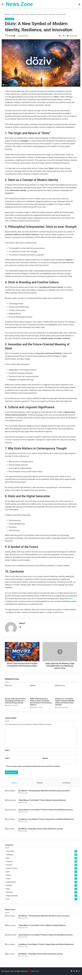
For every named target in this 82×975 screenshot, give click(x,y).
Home (8, 14)
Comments (66, 783)
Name (7, 750)
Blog (7, 858)
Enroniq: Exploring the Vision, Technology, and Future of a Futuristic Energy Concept (15, 701)
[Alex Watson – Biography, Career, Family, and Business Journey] (11, 832)
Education (9, 892)
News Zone (35, 971)
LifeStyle (9, 861)
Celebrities (9, 854)
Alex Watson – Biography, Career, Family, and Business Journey (40, 829)
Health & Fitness (11, 868)
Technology (15, 14)
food (7, 899)
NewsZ (11, 36)
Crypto (8, 878)
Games (8, 875)
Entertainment (11, 882)
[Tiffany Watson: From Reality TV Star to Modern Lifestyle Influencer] (11, 803)
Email (7, 758)
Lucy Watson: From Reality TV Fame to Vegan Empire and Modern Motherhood (46, 819)
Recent (14, 783)
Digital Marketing (12, 895)
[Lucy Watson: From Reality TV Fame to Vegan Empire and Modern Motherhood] (11, 822)
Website (45, 758)
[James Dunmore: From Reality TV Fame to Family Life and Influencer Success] (11, 813)
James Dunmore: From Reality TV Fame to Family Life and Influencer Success (45, 810)
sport (8, 872)
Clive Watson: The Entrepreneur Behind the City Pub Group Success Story (44, 791)
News (8, 889)
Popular (39, 783)
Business (9, 865)
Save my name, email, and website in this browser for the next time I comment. (33, 766)
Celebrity (9, 885)
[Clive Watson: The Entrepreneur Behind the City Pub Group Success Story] (11, 794)
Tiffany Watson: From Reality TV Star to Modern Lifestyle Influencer (42, 800)
